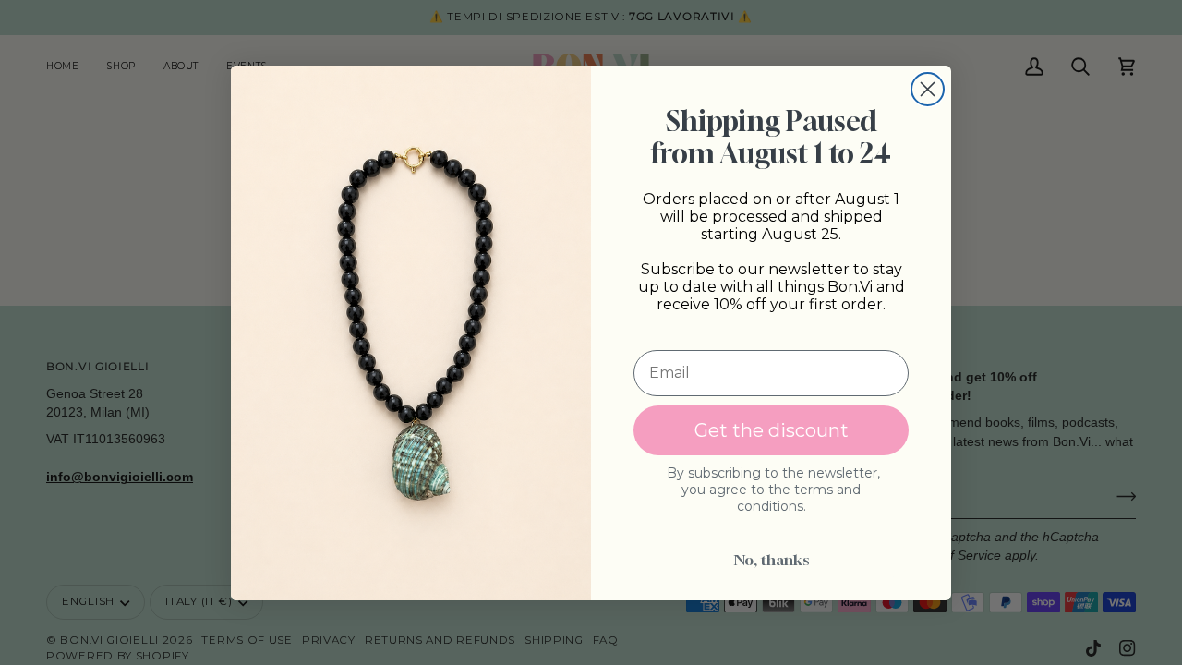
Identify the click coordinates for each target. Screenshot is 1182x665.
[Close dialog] (927, 89)
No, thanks (771, 559)
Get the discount (771, 430)
